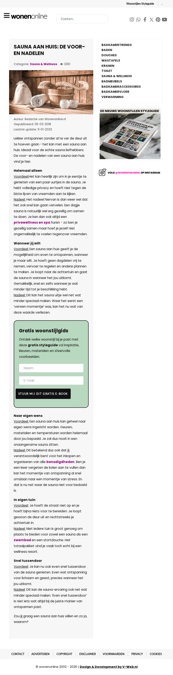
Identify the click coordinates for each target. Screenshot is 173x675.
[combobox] (82, 19)
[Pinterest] (158, 20)
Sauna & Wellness (43, 64)
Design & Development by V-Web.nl (109, 667)
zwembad (23, 540)
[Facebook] (145, 20)
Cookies (156, 654)
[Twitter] (152, 20)
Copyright (64, 654)
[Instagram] (132, 20)
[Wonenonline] (30, 16)
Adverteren (40, 654)
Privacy (137, 654)
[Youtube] (165, 20)
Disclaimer (87, 654)
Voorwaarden (113, 654)
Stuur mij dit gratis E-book (43, 393)
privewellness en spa (32, 222)
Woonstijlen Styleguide (140, 3)
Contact (17, 654)
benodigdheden (60, 462)
